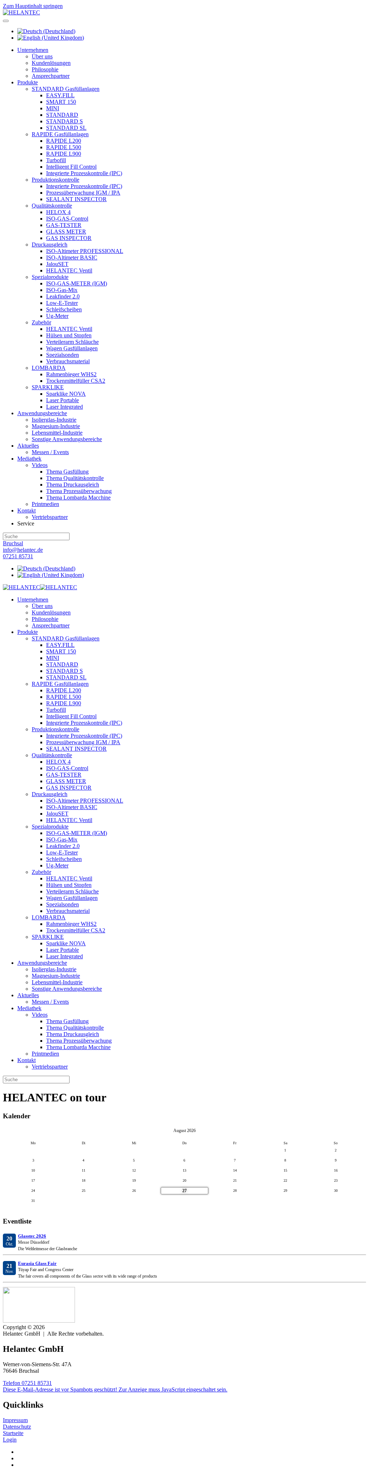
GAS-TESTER (63, 225)
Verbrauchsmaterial (68, 361)
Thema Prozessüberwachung (79, 491)
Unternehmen (32, 50)
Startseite (13, 1433)
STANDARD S (64, 121)
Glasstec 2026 (32, 1236)
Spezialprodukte (50, 277)
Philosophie (45, 69)
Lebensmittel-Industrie (57, 433)
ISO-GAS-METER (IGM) (76, 283)
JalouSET (57, 264)
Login (10, 1440)
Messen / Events (50, 452)
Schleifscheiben (64, 309)
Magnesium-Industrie (56, 426)
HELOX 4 (58, 212)
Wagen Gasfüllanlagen (72, 348)
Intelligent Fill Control (71, 167)
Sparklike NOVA (66, 394)
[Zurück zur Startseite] (21, 12)
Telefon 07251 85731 (27, 1383)
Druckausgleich (49, 244)
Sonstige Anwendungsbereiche (67, 439)
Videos (40, 465)
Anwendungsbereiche (42, 413)
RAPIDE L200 (63, 141)
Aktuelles (28, 446)
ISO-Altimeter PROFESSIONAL (84, 251)
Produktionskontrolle (55, 180)
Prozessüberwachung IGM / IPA (83, 193)
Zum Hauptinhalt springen (33, 6)
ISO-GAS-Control (67, 219)
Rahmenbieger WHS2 (71, 374)
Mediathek (29, 459)
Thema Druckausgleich (72, 484)
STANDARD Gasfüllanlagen (65, 89)
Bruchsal (13, 543)
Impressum (15, 1420)
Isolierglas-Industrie (54, 420)
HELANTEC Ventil (69, 270)
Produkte (27, 82)
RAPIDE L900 (63, 154)
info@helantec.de (23, 550)
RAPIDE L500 (63, 147)
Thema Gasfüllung (67, 472)
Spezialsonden (62, 355)
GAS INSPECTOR (69, 238)
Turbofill (56, 160)
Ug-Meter (57, 316)
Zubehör (41, 322)
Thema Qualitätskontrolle (75, 478)
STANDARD (62, 115)
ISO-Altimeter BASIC (71, 257)
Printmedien (45, 504)
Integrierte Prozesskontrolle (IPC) (84, 173)
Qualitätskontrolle (52, 206)
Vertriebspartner (50, 517)
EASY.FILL (60, 95)
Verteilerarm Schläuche (72, 342)
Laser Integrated (64, 407)
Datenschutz (17, 1427)
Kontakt (26, 510)
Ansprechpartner (51, 76)
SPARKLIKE (48, 387)
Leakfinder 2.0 (63, 296)
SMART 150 (61, 102)
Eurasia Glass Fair (37, 1263)
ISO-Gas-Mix (61, 290)
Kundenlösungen (51, 63)
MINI (52, 108)
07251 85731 (18, 556)
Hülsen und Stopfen (69, 335)
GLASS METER (66, 231)
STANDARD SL (66, 128)
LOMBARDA (49, 368)
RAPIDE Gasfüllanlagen (60, 134)
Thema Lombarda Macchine (78, 497)
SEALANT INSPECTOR (76, 199)
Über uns (42, 56)
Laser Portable (62, 400)
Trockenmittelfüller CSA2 (75, 381)
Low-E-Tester (62, 303)
